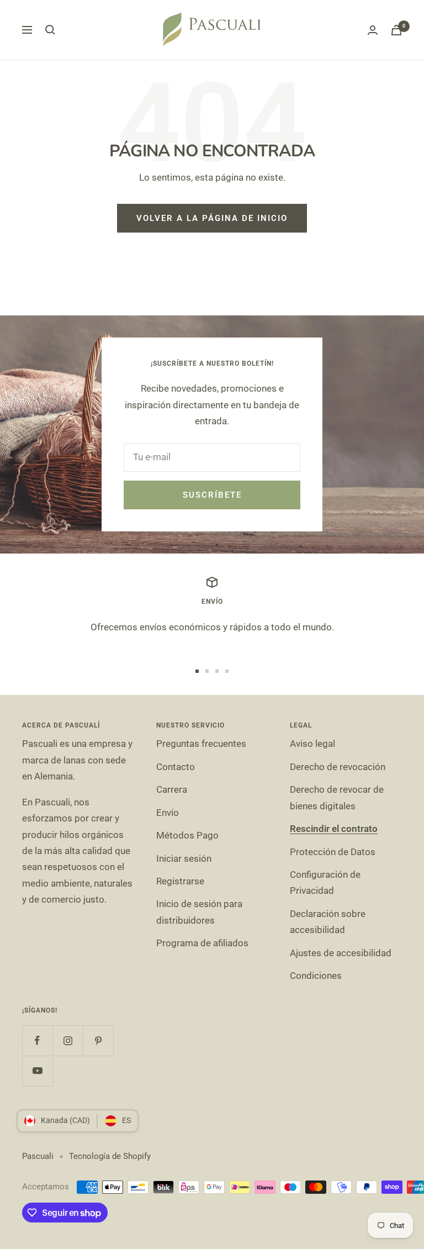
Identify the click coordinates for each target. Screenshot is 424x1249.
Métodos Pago (187, 835)
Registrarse (180, 881)
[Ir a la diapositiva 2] (207, 671)
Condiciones (316, 975)
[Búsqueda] (50, 30)
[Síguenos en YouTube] (37, 1071)
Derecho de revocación (337, 766)
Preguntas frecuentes (201, 743)
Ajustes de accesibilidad (340, 952)
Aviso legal (312, 743)
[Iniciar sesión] (373, 30)
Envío (167, 812)
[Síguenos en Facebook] (37, 1040)
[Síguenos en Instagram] (67, 1040)
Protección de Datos (332, 851)
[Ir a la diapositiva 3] (217, 671)
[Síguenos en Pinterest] (98, 1040)
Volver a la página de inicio (212, 218)
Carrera (171, 789)
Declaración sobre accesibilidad (327, 921)
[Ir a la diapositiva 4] (227, 671)
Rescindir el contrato (334, 828)
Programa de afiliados (202, 942)
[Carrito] (396, 30)
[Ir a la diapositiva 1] (197, 671)
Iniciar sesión (183, 858)
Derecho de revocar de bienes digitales (337, 797)
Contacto (175, 766)
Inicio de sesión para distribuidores (199, 911)
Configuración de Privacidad (325, 882)
